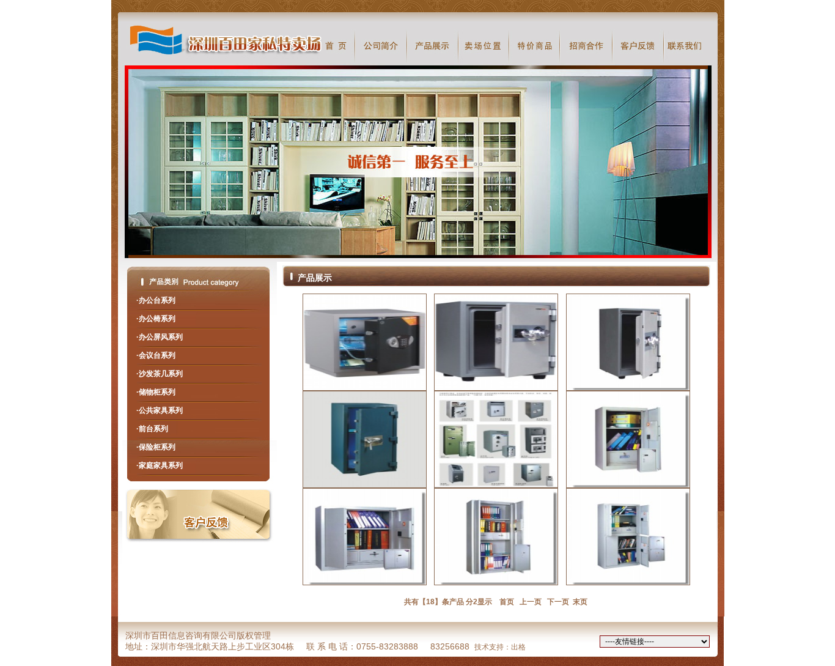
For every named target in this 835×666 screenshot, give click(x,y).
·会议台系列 (155, 355)
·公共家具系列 (159, 410)
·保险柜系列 (155, 447)
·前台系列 (152, 428)
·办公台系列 (155, 300)
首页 (505, 602)
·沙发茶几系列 (159, 373)
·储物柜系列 (155, 392)
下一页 (558, 602)
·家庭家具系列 (159, 465)
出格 (518, 647)
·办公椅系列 (155, 318)
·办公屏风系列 (159, 337)
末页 (579, 602)
